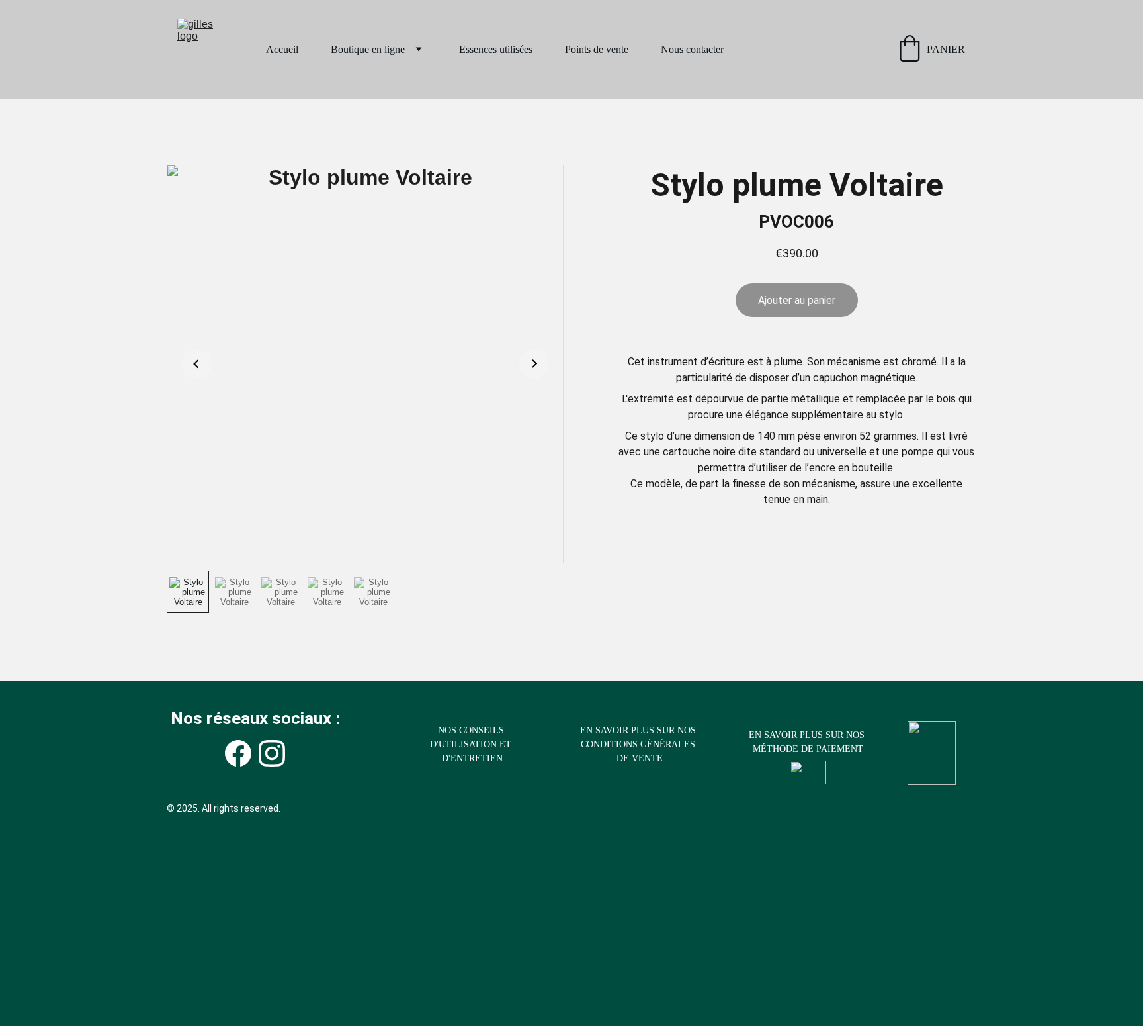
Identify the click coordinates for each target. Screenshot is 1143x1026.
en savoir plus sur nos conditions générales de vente (639, 744)
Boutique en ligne (368, 49)
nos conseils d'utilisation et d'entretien (472, 744)
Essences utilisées (495, 49)
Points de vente (596, 49)
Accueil (282, 49)
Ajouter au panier (796, 300)
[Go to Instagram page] (272, 753)
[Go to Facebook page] (238, 753)
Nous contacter (692, 49)
